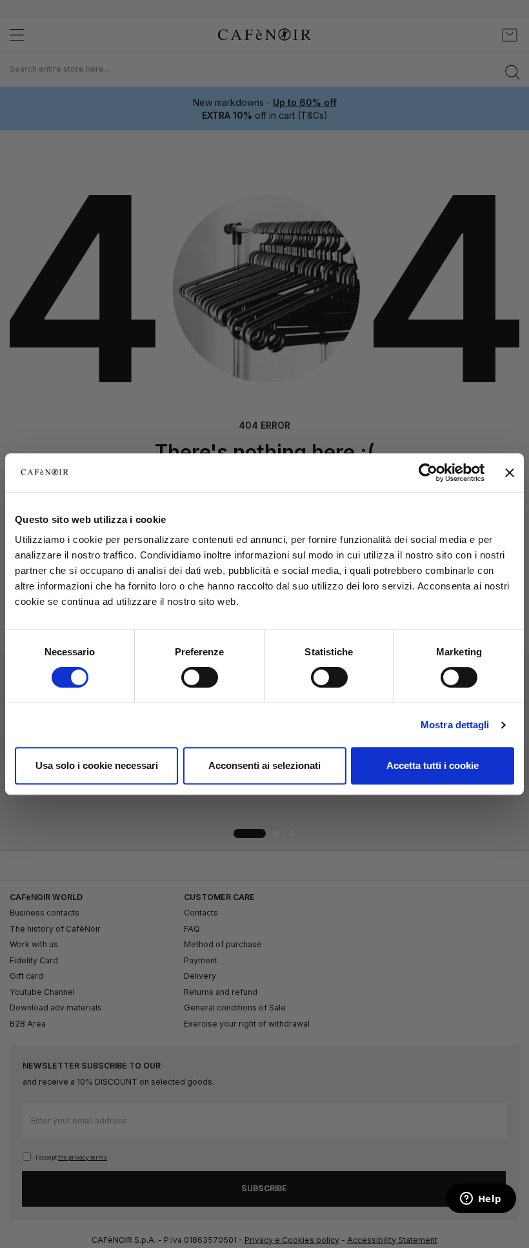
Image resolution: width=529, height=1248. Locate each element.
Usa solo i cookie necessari (96, 765)
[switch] (199, 678)
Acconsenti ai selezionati (264, 765)
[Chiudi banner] (509, 472)
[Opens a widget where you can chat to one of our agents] (480, 1199)
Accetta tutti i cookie (432, 765)
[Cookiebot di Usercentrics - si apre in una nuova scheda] (428, 472)
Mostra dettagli (455, 724)
